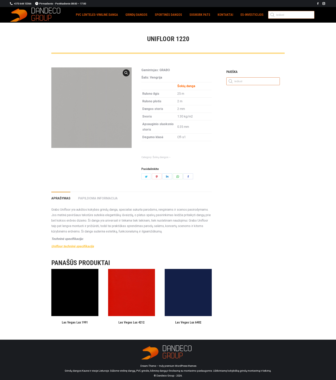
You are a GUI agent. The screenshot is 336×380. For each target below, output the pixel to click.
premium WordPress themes (180, 365)
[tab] (60, 196)
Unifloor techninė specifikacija (72, 246)
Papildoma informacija (98, 198)
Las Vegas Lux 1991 (75, 322)
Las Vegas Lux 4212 (131, 322)
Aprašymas (60, 198)
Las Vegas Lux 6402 (188, 322)
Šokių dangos (160, 157)
